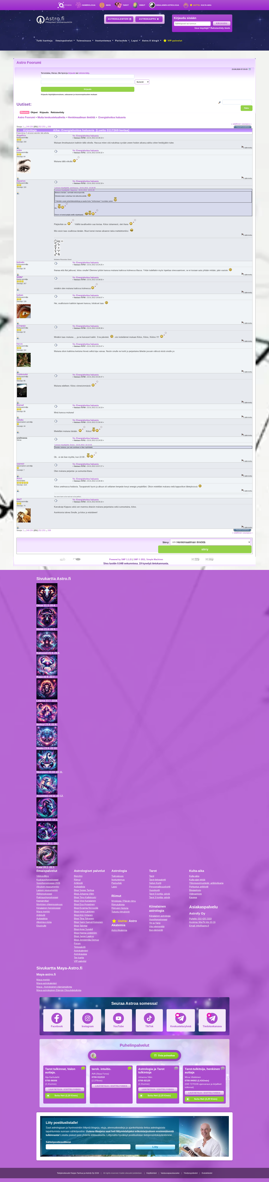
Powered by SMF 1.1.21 (120, 559)
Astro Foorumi (29, 63)
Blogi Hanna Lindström (85, 933)
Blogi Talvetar (80, 925)
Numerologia (88, 5)
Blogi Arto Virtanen (83, 915)
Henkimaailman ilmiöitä (81, 117)
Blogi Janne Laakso (84, 936)
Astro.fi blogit (150, 40)
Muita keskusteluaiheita (51, 117)
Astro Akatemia (119, 930)
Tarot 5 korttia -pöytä (159, 893)
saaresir (20, 464)
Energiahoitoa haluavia (112, 117)
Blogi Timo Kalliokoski (85, 897)
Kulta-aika (202, 5)
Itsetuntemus (103, 40)
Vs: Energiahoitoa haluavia (86, 136)
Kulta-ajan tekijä (197, 879)
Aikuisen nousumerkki (47, 886)
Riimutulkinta (118, 904)
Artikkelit (40, 915)
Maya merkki (43, 911)
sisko (19, 150)
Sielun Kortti (155, 883)
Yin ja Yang (154, 923)
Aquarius (21, 181)
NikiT (19, 499)
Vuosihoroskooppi (158, 919)
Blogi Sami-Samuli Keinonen (88, 922)
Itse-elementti (156, 930)
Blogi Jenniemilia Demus (86, 940)
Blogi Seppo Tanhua (84, 890)
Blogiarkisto (195, 890)
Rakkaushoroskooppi (47, 897)
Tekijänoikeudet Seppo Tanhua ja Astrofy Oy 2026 (78, 1173)
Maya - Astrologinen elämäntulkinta (54, 986)
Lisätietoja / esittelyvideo (65, 1089)
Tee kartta (79, 957)
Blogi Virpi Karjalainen (85, 900)
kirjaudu (71, 73)
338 (49, 127)
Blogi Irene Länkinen (84, 911)
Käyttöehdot (151, 1173)
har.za (19, 344)
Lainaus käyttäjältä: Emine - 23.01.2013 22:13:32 (73, 445)
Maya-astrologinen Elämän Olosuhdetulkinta (58, 990)
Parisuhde (121, 40)
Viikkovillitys (42, 876)
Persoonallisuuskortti (159, 886)
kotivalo (20, 262)
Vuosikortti (154, 890)
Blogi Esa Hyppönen (84, 904)
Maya (108, 5)
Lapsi (134, 40)
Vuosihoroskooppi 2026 (48, 883)
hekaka (20, 420)
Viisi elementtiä (156, 926)
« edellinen (236, 124)
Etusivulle (41, 925)
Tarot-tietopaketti (157, 879)
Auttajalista (41, 918)
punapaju (21, 326)
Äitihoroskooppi (44, 893)
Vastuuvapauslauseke (170, 1173)
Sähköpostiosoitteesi (58, 1142)
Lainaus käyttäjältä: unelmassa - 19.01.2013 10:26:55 (75, 188)
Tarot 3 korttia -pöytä (159, 897)
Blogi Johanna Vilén (84, 893)
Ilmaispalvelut (64, 40)
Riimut (142, 5)
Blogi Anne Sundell (83, 929)
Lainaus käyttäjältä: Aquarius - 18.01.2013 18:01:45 (74, 190)
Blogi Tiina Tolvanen (84, 918)
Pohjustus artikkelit (198, 886)
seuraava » (246, 124)
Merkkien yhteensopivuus (49, 904)
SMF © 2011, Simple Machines (148, 559)
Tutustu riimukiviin (120, 911)
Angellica (21, 135)
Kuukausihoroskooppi (47, 879)
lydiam (20, 295)
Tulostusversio (243, 127)
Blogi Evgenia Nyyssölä (86, 908)
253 (43, 127)
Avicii (19, 478)
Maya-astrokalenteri (46, 983)
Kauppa (193, 897)
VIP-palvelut (174, 40)
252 (40, 127)
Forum (77, 943)
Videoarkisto (195, 893)
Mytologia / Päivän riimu (123, 901)
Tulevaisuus (84, 40)
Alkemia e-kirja (44, 922)
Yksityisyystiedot (191, 1173)
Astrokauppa (148, 19)
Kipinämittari (42, 900)
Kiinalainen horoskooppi (48, 908)
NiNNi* (20, 277)
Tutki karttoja (44, 40)
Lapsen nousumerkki (47, 890)
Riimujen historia (119, 908)
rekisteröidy (83, 73)
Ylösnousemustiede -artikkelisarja (206, 883)
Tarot (126, 5)
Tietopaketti (79, 947)
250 (31, 127)
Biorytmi (78, 876)
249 (27, 127)
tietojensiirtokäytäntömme (158, 1135)
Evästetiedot (207, 1173)
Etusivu (68, 5)
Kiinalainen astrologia (167, 5)
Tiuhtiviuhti (22, 374)
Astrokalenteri (118, 19)
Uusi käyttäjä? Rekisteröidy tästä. (212, 28)
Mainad (20, 405)
